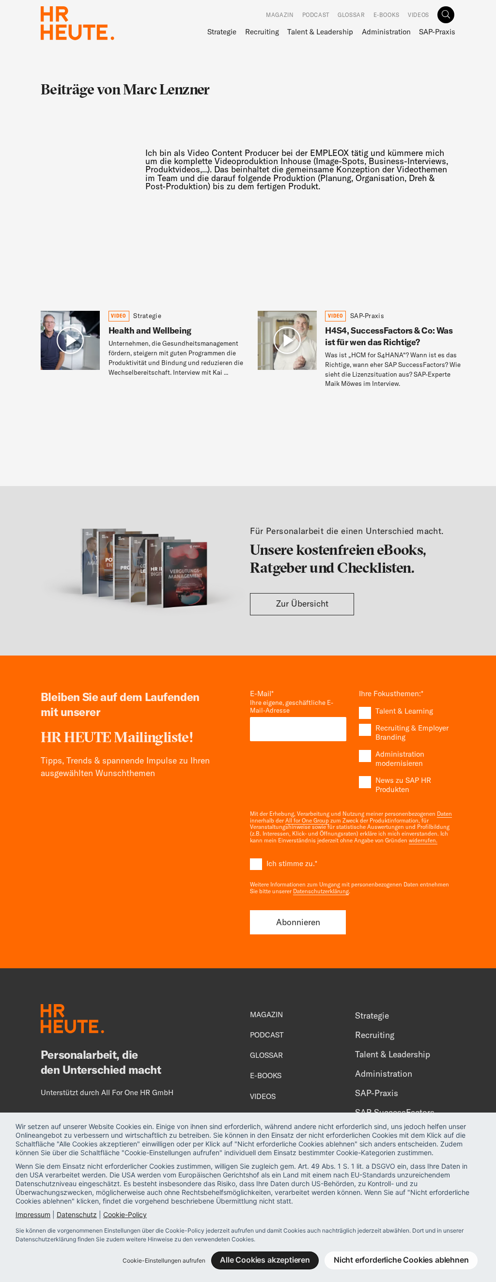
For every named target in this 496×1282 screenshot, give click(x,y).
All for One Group (307, 820)
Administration (386, 31)
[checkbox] (407, 750)
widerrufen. (423, 840)
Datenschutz (77, 1214)
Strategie (221, 31)
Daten (444, 813)
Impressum (33, 1214)
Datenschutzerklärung (321, 891)
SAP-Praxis (437, 31)
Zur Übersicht (302, 603)
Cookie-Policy (125, 1214)
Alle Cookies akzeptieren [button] (265, 1260)
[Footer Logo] (72, 1020)
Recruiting (262, 31)
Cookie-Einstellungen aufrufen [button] (164, 1260)
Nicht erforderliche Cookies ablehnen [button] (401, 1260)
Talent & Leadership (320, 31)
